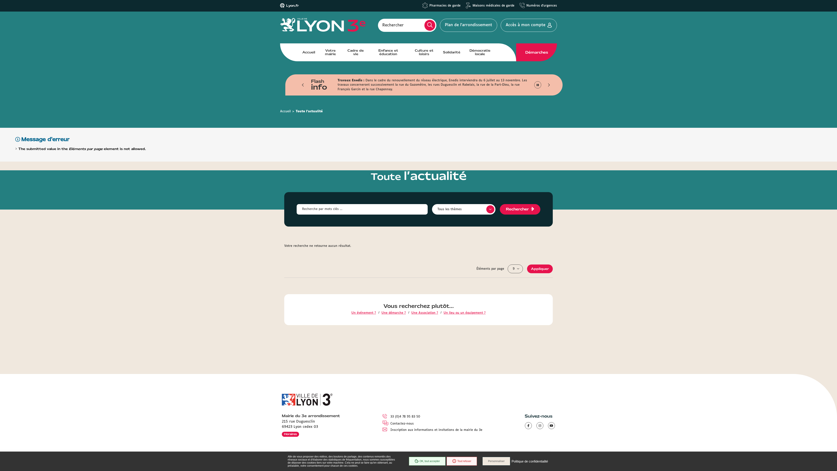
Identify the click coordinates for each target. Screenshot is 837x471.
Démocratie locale (480, 52)
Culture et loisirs (424, 52)
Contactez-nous (402, 423)
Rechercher (393, 25)
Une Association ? (424, 312)
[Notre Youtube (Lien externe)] (551, 425)
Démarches (536, 52)
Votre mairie (330, 52)
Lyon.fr (292, 5)
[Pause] (537, 85)
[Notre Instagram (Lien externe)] (539, 425)
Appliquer (540, 269)
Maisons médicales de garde (493, 5)
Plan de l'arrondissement (468, 25)
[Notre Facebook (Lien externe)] (528, 425)
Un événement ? (363, 312)
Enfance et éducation (388, 52)
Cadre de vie (355, 52)
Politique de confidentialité (530, 461)
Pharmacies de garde (445, 5)
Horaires (290, 434)
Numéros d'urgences (541, 5)
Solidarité (451, 52)
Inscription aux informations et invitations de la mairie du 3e (436, 430)
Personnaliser (496, 461)
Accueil (308, 52)
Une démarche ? (393, 312)
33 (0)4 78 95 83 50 (405, 416)
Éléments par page (490, 268)
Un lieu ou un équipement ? (465, 312)
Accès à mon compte (525, 25)
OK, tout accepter (430, 461)
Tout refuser (464, 461)
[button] (303, 85)
